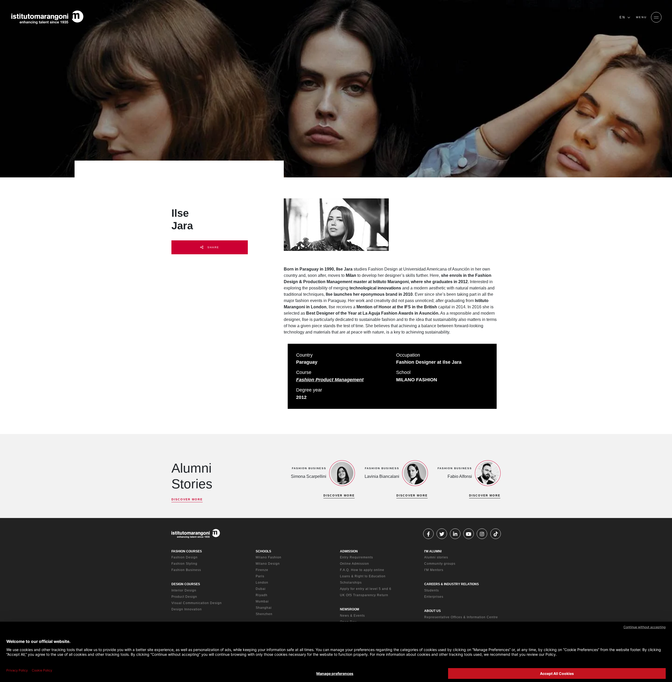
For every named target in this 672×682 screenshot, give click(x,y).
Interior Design (183, 590)
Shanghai (264, 608)
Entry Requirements (356, 557)
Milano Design (268, 563)
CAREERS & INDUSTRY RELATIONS (451, 584)
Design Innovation (186, 609)
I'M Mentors (433, 570)
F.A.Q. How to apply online (362, 570)
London (262, 582)
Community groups (439, 563)
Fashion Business (186, 570)
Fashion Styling (184, 563)
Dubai (261, 589)
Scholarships (351, 582)
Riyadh (261, 595)
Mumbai (262, 601)
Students (431, 590)
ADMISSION (349, 551)
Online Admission (354, 563)
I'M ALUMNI (433, 551)
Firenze (262, 570)
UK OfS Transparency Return (364, 595)
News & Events (352, 615)
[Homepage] (47, 17)
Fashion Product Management (330, 379)
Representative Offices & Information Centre (461, 617)
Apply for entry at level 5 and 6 (365, 589)
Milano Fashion (268, 557)
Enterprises (433, 597)
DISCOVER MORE (187, 499)
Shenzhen (264, 614)
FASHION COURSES (186, 551)
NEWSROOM (349, 609)
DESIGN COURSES (185, 584)
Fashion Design (184, 557)
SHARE (212, 247)
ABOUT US (432, 611)
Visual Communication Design (196, 603)
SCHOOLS (263, 551)
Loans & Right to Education (363, 576)
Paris (260, 576)
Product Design (184, 597)
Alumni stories (436, 557)
